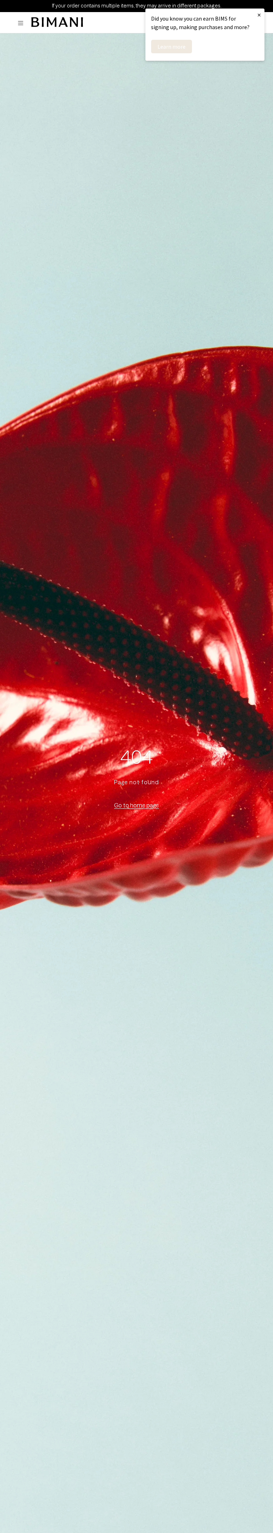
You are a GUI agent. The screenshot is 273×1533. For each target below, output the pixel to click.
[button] (22, 23)
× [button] (259, 14)
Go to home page (136, 805)
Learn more (171, 46)
